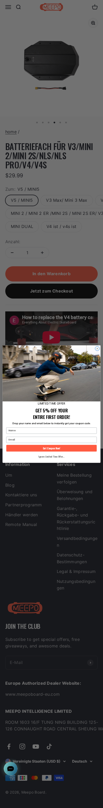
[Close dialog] (97, 348)
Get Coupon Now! (51, 448)
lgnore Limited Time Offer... (51, 456)
